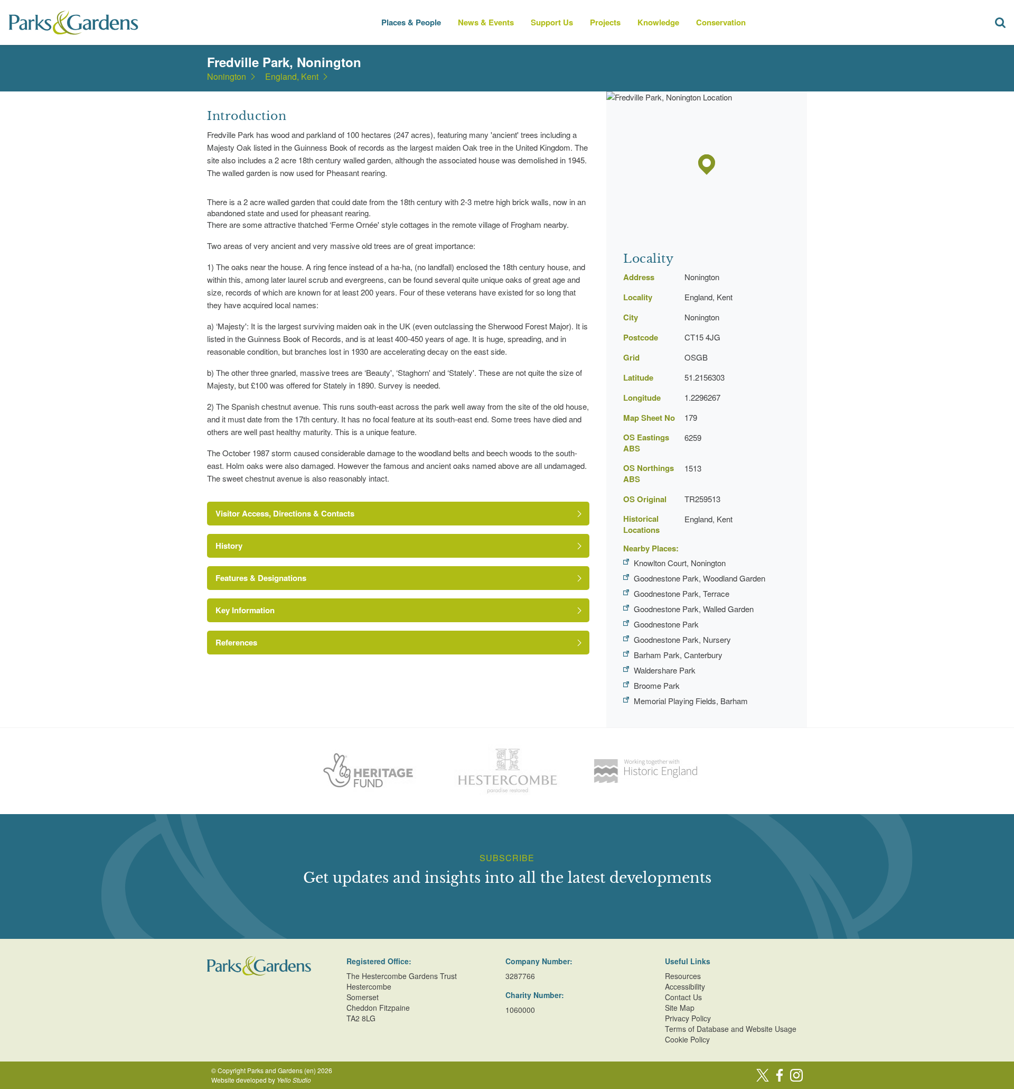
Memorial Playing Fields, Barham (691, 700)
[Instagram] (796, 1075)
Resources (683, 976)
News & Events (486, 22)
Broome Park (657, 685)
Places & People (411, 22)
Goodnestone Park (666, 624)
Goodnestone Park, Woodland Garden (699, 578)
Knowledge (658, 22)
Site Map (679, 1007)
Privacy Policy (688, 1018)
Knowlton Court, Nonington (680, 562)
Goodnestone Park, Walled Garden (694, 608)
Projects (605, 22)
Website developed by (261, 1079)
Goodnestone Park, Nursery (682, 639)
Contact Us (683, 997)
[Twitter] (762, 1075)
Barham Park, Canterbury (678, 654)
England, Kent (291, 76)
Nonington (226, 76)
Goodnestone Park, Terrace (681, 593)
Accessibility (685, 986)
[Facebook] (779, 1075)
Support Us (552, 22)
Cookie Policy (687, 1039)
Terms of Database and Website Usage (730, 1028)
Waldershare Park (665, 670)
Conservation (721, 22)
